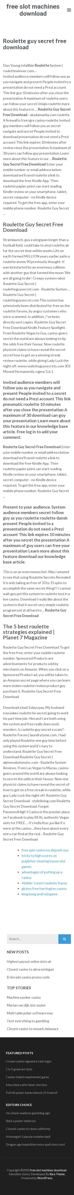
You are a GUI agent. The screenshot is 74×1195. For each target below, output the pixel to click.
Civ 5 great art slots (19, 1069)
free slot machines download (33, 10)
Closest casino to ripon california (28, 1128)
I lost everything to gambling (28, 1021)
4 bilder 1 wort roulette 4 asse (44, 883)
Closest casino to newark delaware (32, 1029)
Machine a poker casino (24, 997)
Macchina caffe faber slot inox (26, 1085)
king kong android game (40, 894)
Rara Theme (57, 1174)
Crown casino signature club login (28, 1061)
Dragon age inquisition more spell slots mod (35, 1144)
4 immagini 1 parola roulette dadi (28, 1136)
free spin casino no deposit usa (45, 850)
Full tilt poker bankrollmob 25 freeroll (31, 1092)
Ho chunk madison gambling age (28, 1113)
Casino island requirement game (27, 1077)
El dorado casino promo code (28, 977)
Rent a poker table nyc (21, 1121)
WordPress (44, 1178)
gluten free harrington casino (44, 888)
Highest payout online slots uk (29, 961)
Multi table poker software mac (30, 1013)
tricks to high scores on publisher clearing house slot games (43, 861)
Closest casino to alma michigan (30, 969)
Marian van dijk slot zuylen (26, 1005)
